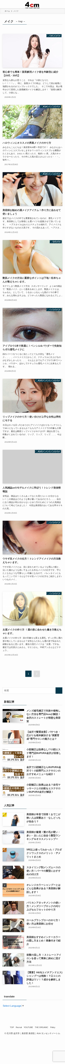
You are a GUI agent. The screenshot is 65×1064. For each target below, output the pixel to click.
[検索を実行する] (58, 690)
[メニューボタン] (4, 4)
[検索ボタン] (61, 4)
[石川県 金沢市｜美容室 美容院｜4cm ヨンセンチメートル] (32, 4)
